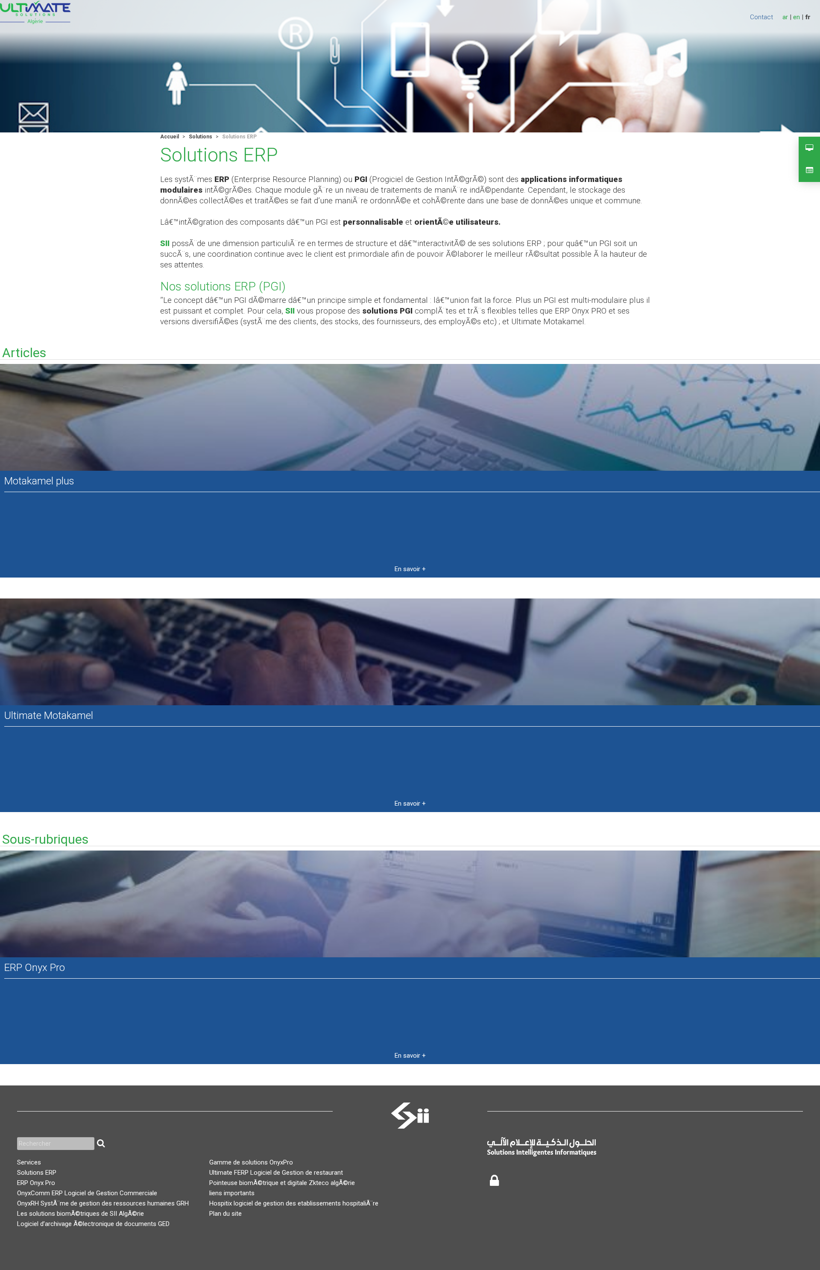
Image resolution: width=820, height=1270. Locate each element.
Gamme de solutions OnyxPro (251, 1162)
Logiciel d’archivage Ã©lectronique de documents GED (93, 1224)
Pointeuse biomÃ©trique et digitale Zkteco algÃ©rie (282, 1183)
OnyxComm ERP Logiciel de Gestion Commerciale (87, 1193)
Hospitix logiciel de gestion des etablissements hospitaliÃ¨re (293, 1203)
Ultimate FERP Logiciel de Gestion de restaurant (276, 1172)
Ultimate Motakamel (48, 716)
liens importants (232, 1193)
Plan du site (225, 1213)
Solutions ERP (36, 1172)
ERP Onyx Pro (34, 968)
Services (29, 1162)
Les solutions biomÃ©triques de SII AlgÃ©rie (80, 1213)
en (796, 17)
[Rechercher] (100, 1143)
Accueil (169, 137)
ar (785, 17)
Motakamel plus (39, 481)
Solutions (200, 137)
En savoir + (410, 569)
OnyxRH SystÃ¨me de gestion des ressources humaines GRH (103, 1203)
